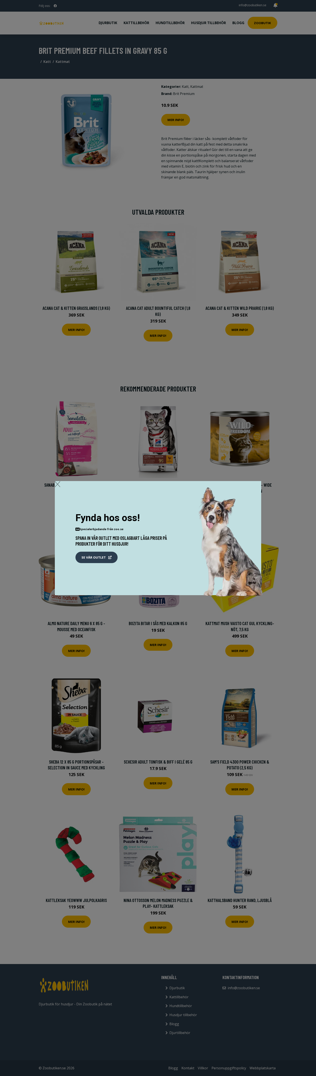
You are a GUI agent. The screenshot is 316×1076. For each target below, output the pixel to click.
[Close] (57, 484)
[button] (96, 557)
